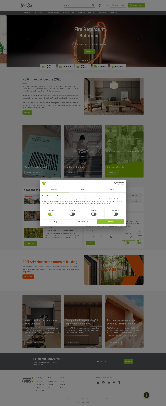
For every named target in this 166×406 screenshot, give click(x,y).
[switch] (72, 214)
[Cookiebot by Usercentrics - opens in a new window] (115, 183)
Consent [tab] (54, 189)
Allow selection (83, 222)
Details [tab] (83, 189)
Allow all (111, 222)
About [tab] (112, 189)
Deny (55, 222)
